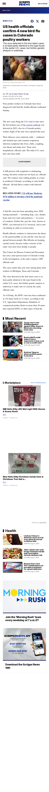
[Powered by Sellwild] (42, 522)
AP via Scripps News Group (17, 94)
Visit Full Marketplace (38, 383)
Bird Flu (7, 21)
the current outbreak (31, 124)
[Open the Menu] (4, 4)
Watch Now (42, 3)
